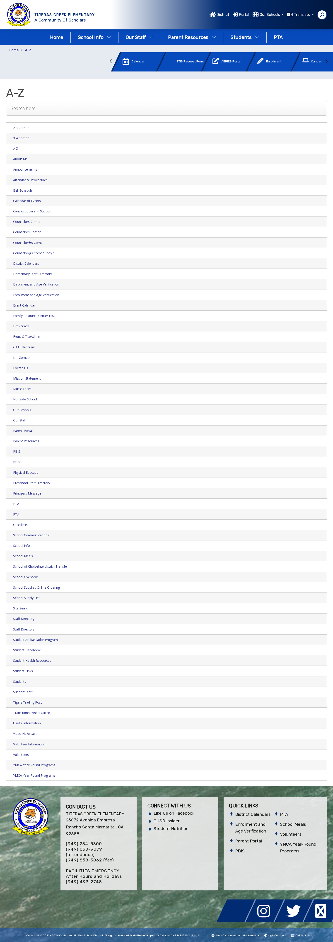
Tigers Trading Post (27, 702)
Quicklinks (20, 525)
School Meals (23, 556)
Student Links (23, 671)
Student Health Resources (32, 660)
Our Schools (22, 410)
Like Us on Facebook (174, 813)
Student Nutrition (171, 828)
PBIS (16, 451)
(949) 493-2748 (84, 881)
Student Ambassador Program (35, 640)
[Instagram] (265, 921)
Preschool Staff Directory (31, 483)
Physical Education (26, 472)
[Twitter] (294, 921)
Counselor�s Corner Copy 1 (34, 253)
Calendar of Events (27, 201)
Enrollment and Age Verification (36, 284)
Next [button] (326, 61)
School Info (91, 37)
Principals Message (27, 493)
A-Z (28, 50)
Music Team (22, 389)
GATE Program (24, 347)
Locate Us (20, 368)
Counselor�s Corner (28, 242)
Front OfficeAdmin (26, 336)
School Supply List (26, 598)
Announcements (25, 169)
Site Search (21, 608)
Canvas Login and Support (32, 211)
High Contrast (277, 935)
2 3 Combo (21, 128)
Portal (244, 14)
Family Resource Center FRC (34, 316)
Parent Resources (188, 37)
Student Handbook (27, 650)
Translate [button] (302, 14)
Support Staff (22, 692)
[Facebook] (236, 921)
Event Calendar (24, 305)
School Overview (25, 577)
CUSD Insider (167, 820)
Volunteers (21, 754)
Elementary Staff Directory (32, 274)
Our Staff (136, 37)
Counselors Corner (27, 221)
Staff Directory (23, 618)
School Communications (31, 535)
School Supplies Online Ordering (36, 587)
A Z (15, 148)
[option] (131, 62)
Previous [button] (111, 61)
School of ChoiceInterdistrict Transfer (40, 566)
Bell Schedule (23, 190)
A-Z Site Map (304, 935)
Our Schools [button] (270, 14)
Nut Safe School (25, 399)
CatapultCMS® (169, 935)
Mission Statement (27, 378)
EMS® (186, 935)
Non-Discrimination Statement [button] (236, 935)
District (223, 14)
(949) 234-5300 (84, 843)
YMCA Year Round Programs (34, 765)
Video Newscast (25, 733)
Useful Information (27, 723)
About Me (20, 159)
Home (56, 37)
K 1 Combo (21, 357)
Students (241, 37)
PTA (278, 37)
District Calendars (26, 263)
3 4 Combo (21, 138)
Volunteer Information (29, 744)
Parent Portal (23, 430)
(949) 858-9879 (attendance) (84, 852)
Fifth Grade (21, 326)
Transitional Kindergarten (31, 713)
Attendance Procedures (30, 180)
